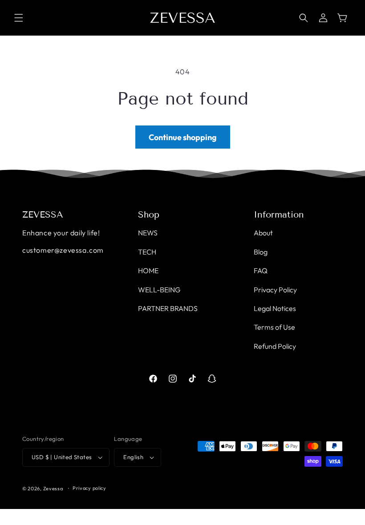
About (263, 232)
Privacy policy (89, 488)
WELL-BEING (159, 289)
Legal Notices (275, 308)
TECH (147, 251)
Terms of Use (274, 327)
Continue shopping (183, 137)
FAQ (261, 270)
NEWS (148, 232)
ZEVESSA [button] (42, 214)
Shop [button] (148, 214)
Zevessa (53, 488)
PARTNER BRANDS (168, 308)
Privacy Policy (275, 289)
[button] (18, 18)
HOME (148, 270)
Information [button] (279, 214)
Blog (261, 251)
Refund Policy (275, 346)
